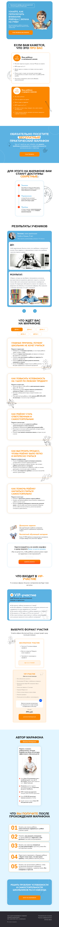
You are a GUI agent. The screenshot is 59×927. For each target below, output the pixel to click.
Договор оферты (48, 919)
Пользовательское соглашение (45, 915)
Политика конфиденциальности (45, 917)
